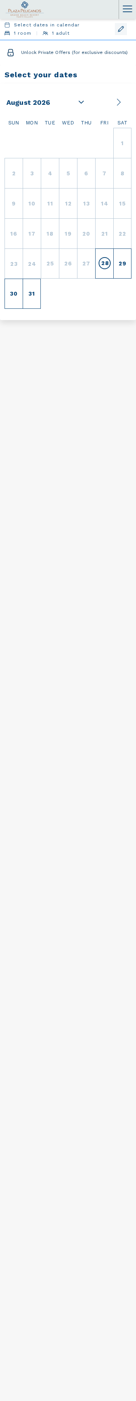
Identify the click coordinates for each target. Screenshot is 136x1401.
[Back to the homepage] (25, 9)
